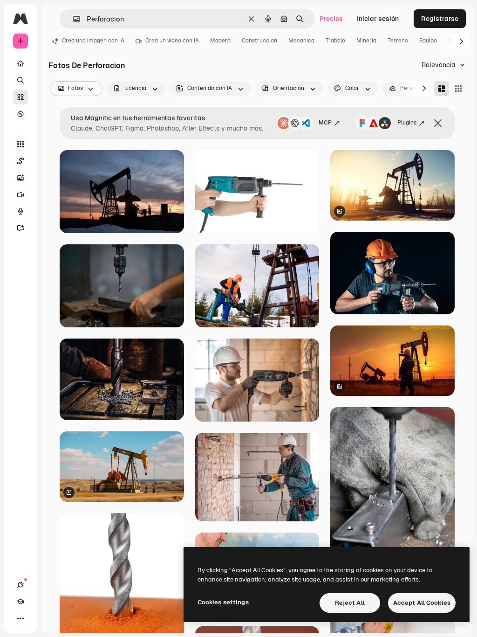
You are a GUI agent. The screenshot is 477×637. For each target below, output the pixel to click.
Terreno (398, 40)
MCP (325, 122)
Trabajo (335, 40)
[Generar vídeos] (20, 194)
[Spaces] (20, 160)
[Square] (458, 88)
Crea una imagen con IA (93, 40)
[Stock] (20, 97)
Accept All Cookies (421, 603)
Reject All (350, 603)
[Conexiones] (20, 584)
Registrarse (439, 18)
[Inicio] (20, 63)
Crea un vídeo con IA (172, 40)
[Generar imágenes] (20, 177)
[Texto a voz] (20, 211)
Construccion (259, 40)
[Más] (20, 618)
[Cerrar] (437, 123)
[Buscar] (20, 80)
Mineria (366, 40)
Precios (331, 18)
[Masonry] (441, 88)
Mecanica (301, 40)
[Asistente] (20, 228)
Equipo (428, 40)
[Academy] (20, 601)
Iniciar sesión (378, 18)
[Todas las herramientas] (20, 144)
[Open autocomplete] (73, 18)
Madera (220, 40)
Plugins (406, 122)
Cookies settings (223, 602)
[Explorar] (20, 113)
